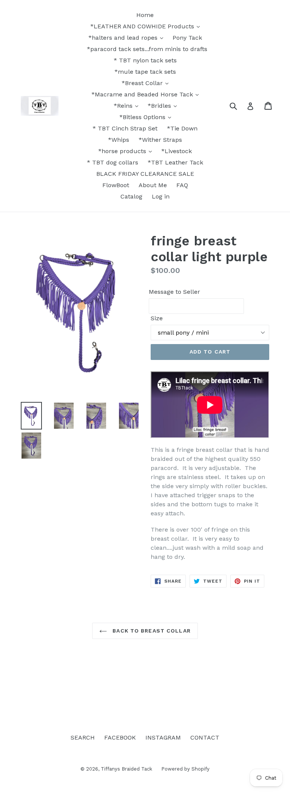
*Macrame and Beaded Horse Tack (143, 94)
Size (157, 318)
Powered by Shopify (185, 769)
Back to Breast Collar (151, 631)
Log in (161, 196)
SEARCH (83, 737)
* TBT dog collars (112, 162)
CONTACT (204, 737)
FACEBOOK (120, 737)
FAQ (182, 185)
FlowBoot (115, 185)
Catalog (131, 196)
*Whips (118, 139)
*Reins (124, 105)
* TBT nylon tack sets (145, 60)
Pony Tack (187, 37)
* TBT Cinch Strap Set (125, 128)
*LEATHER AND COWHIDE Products (143, 26)
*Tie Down (182, 128)
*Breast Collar (143, 83)
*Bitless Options (143, 117)
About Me (153, 185)
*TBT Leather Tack (175, 162)
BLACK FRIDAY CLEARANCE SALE (145, 173)
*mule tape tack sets (145, 71)
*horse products (123, 151)
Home (145, 15)
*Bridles (160, 105)
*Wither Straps (160, 139)
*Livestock (176, 151)
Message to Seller (174, 291)
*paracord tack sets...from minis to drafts (147, 49)
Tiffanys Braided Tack (127, 769)
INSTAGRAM (163, 737)
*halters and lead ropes (123, 37)
